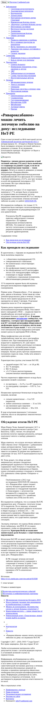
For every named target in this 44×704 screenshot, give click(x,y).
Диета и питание (18, 84)
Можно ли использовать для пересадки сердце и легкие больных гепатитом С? (22, 608)
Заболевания (11, 7)
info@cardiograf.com (24, 701)
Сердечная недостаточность (22, 9)
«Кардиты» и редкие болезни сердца (26, 24)
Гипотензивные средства (21, 96)
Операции (15, 87)
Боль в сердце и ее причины (22, 60)
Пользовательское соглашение (18, 694)
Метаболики (16, 104)
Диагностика (11, 62)
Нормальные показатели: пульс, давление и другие (24, 68)
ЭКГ (13, 71)
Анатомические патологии (22, 11)
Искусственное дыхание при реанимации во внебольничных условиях (23, 603)
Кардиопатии (16, 13)
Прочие (14, 109)
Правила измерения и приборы (24, 40)
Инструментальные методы (22, 78)
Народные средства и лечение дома (25, 89)
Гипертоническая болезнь (21, 33)
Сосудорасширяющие (20, 100)
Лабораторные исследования (23, 73)
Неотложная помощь (19, 91)
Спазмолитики (17, 98)
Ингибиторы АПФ (19, 102)
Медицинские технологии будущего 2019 (23, 600)
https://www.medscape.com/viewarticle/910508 (19, 579)
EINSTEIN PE (31, 201)
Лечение (9, 80)
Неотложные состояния (20, 27)
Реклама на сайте (13, 696)
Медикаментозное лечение (22, 82)
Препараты (10, 93)
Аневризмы (16, 31)
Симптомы (10, 56)
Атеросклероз (16, 15)
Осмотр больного (18, 64)
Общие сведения (18, 35)
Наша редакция (12, 692)
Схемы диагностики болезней (23, 76)
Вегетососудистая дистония (22, 29)
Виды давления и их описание (23, 47)
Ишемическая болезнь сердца (23, 22)
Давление (10, 38)
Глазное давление (18, 53)
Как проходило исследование (18, 240)
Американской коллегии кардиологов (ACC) (19, 142)
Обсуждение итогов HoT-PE (18, 242)
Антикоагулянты (18, 107)
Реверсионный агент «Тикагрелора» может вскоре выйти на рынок (24, 617)
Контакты (10, 699)
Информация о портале (15, 690)
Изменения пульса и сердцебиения (25, 58)
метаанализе (21, 318)
